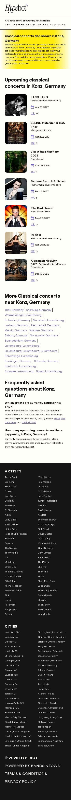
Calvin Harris (45, 595)
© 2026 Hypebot (21, 758)
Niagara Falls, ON (14, 703)
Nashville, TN (12, 651)
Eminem (9, 481)
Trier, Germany (14, 310)
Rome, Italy (43, 688)
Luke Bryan (44, 585)
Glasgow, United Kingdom (51, 636)
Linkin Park (11, 529)
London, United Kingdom (18, 736)
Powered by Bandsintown (33, 766)
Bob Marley (44, 604)
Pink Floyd (43, 529)
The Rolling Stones (47, 590)
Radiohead (43, 557)
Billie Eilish (10, 581)
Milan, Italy (44, 679)
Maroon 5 (10, 505)
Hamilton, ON (12, 665)
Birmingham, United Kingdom (52, 632)
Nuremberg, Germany (50, 660)
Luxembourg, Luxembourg (22, 345)
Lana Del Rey (45, 495)
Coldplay (9, 500)
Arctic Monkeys (46, 524)
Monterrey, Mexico (14, 726)
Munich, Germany (47, 665)
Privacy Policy (20, 781)
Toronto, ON (11, 693)
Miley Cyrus (44, 477)
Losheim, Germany (17, 325)
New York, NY (12, 632)
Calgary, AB (11, 670)
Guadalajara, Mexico (16, 721)
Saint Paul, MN (12, 646)
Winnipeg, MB (12, 660)
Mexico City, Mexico (15, 717)
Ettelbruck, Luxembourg (20, 366)
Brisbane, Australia (48, 736)
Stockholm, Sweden (48, 703)
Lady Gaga (11, 519)
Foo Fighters (44, 510)
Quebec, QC (11, 674)
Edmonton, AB (12, 712)
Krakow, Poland (46, 693)
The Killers (43, 562)
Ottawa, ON (11, 688)
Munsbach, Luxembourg (48, 320)
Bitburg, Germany (16, 335)
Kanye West (11, 609)
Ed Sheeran (11, 510)
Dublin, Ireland (45, 674)
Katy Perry (10, 495)
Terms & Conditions (26, 773)
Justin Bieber (11, 524)
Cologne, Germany (48, 655)
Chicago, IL (10, 641)
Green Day (10, 566)
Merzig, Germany (16, 330)
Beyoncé (9, 543)
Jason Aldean (45, 609)
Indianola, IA (11, 636)
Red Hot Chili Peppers (16, 533)
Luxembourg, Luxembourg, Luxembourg (31, 351)
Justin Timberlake (47, 500)
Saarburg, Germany (38, 310)
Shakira (42, 566)
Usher (8, 599)
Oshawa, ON (12, 684)
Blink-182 (43, 571)
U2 (6, 557)
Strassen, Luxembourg (19, 371)
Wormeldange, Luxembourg (23, 315)
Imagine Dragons (14, 571)
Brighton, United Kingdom (51, 641)
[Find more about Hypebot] (35, 8)
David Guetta (45, 533)
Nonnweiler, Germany (44, 335)
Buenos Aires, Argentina (51, 740)
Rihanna (9, 538)
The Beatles (11, 547)
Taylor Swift (11, 477)
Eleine (57, 418)
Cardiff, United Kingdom (17, 731)
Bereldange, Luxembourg (21, 356)
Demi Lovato (44, 552)
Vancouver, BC (12, 698)
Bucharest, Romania (48, 698)
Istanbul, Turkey (46, 712)
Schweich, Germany (17, 320)
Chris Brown (44, 491)
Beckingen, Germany (18, 361)
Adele (8, 514)
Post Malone (44, 481)
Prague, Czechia (46, 646)
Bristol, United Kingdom (17, 745)
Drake (8, 491)
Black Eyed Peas (46, 581)
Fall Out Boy (44, 538)
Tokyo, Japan (44, 726)
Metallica (10, 562)
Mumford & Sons (47, 543)
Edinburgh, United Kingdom (19, 740)
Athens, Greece (46, 670)
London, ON (11, 679)
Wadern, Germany (41, 330)
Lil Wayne (43, 486)
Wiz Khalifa (44, 614)
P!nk (7, 595)
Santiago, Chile (46, 745)
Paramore (10, 604)
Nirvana (42, 505)
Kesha (41, 576)
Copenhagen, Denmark (50, 651)
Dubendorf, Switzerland (50, 707)
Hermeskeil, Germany (45, 325)
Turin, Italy (43, 684)
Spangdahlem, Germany (20, 340)
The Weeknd (11, 552)
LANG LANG (29, 422)
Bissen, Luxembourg (49, 371)
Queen (8, 614)
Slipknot (42, 599)
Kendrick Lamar (13, 590)
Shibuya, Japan (46, 721)
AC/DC (42, 514)
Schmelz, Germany (46, 361)
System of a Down (47, 519)
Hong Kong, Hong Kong (50, 717)
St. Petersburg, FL (14, 655)
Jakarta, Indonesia (47, 731)
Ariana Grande (13, 576)
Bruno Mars (11, 486)
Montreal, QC (12, 707)
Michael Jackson (13, 585)
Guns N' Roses (45, 547)
